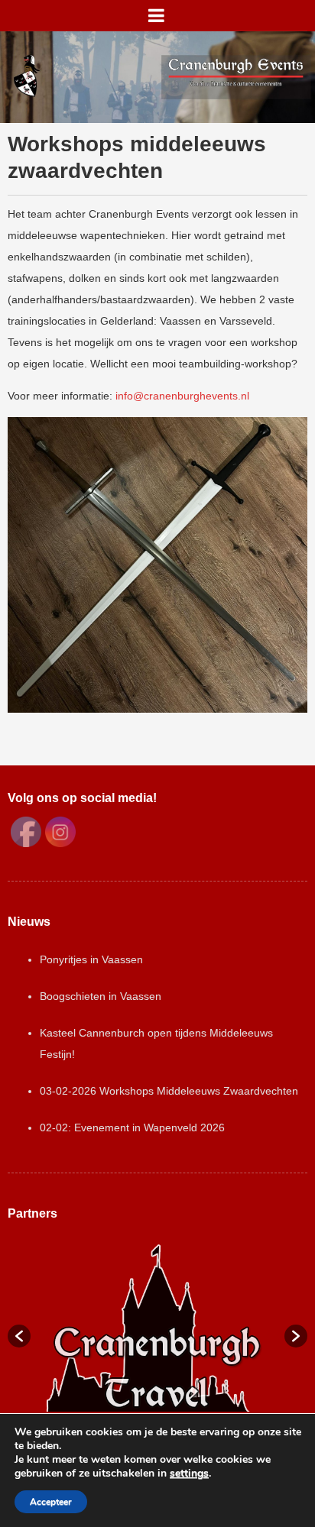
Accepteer (51, 1502)
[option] (157, 1328)
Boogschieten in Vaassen (100, 996)
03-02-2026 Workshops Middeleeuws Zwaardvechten (169, 1091)
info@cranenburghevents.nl (182, 396)
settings (189, 1473)
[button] (19, 1336)
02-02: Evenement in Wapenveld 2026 (132, 1127)
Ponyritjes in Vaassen (91, 959)
